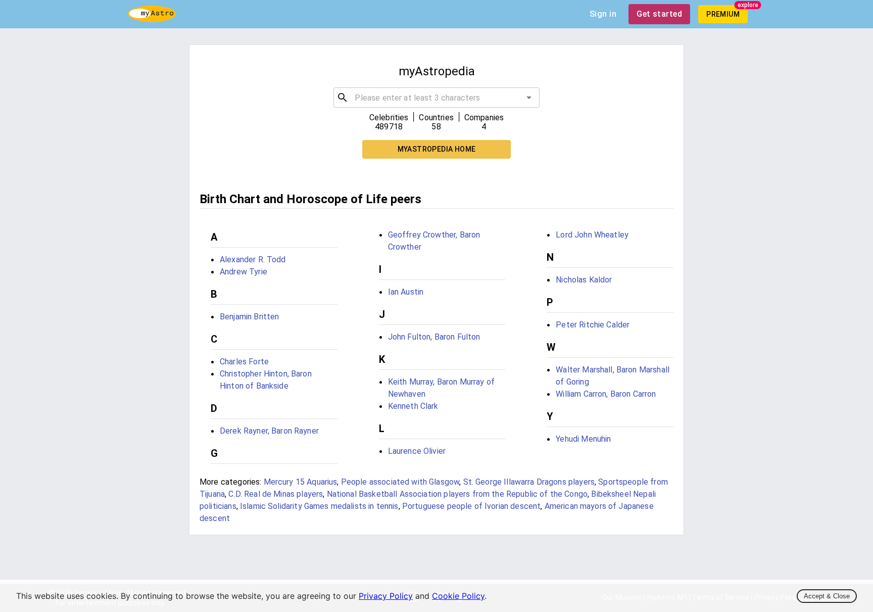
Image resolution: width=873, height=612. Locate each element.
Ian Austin (406, 292)
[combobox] (436, 97)
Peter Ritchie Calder (592, 324)
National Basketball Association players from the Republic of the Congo (457, 494)
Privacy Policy (386, 596)
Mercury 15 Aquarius (300, 482)
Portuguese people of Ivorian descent (471, 506)
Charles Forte (244, 361)
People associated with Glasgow (400, 482)
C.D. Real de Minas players (275, 494)
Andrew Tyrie (243, 271)
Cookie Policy (458, 596)
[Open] (529, 97)
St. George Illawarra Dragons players (529, 482)
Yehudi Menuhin (583, 439)
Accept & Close (827, 596)
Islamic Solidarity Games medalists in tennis (319, 506)
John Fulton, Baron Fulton (434, 337)
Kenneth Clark (413, 406)
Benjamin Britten (249, 316)
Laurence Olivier (417, 451)
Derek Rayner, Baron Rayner (269, 431)
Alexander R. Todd (253, 259)
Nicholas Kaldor (584, 280)
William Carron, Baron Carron (606, 394)
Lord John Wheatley (592, 235)
